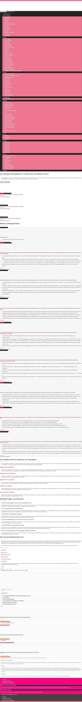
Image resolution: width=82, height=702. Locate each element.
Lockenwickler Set (8, 87)
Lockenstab (7, 85)
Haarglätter (7, 48)
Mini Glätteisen (8, 57)
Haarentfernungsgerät (9, 98)
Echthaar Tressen (8, 113)
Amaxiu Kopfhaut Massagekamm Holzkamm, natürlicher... (12, 206)
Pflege (4, 153)
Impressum (4, 679)
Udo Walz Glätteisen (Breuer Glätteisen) (13, 70)
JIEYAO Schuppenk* (4, 237)
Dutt (5, 112)
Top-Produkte (6, 597)
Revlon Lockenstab (9, 95)
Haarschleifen (7, 150)
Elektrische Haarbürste (9, 47)
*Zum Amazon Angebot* (5, 621)
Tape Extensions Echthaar (10, 130)
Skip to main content (4, 0)
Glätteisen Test (8, 52)
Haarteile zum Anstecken (10, 123)
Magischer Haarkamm (5, 554)
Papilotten (7, 88)
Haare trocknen (8, 17)
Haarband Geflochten (9, 105)
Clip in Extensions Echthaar (10, 110)
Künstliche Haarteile (9, 125)
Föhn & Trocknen (6, 15)
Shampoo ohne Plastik (9, 167)
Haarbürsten (7, 143)
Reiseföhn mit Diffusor (9, 32)
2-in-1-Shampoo (8, 157)
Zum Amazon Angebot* (5, 196)
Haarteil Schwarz (8, 122)
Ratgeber (5, 170)
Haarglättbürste (8, 45)
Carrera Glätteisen (8, 58)
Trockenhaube (8, 35)
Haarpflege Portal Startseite (8, 682)
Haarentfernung (6, 97)
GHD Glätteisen (8, 65)
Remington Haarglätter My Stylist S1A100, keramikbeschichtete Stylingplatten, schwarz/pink (19, 652)
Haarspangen (7, 152)
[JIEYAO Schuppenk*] (8, 236)
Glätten (4, 37)
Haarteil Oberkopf (8, 120)
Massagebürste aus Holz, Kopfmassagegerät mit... (10, 218)
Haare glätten (7, 38)
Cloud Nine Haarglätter (9, 63)
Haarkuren (7, 158)
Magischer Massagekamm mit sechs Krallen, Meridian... (11, 194)
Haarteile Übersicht (9, 103)
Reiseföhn (7, 30)
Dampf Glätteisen (8, 40)
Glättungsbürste (8, 43)
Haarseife (7, 162)
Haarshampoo (7, 163)
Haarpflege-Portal (10, 11)
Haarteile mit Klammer (9, 118)
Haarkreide (7, 138)
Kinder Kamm (4, 561)
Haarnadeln (7, 147)
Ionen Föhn (7, 27)
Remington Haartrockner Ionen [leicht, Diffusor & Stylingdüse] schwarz (15, 617)
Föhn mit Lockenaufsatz (10, 23)
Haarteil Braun (8, 108)
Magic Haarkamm (5, 556)
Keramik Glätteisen (8, 55)
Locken (4, 72)
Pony (6, 128)
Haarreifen (7, 148)
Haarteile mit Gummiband (10, 117)
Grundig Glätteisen (8, 67)
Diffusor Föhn (7, 22)
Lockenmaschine (8, 83)
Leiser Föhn (7, 33)
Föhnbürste (7, 25)
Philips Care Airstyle (9, 93)
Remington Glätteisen (9, 68)
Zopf (6, 132)
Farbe (4, 133)
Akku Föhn (7, 18)
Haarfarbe (7, 135)
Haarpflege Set (8, 160)
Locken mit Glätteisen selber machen (12, 75)
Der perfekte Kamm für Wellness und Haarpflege (13, 600)
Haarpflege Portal (7, 13)
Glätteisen (7, 50)
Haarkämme (7, 145)
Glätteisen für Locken (9, 77)
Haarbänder (7, 142)
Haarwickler (7, 78)
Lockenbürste (7, 82)
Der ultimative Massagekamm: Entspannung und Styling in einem (16, 595)
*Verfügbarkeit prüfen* (5, 639)
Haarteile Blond (8, 107)
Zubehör (5, 140)
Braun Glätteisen (8, 62)
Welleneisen (7, 92)
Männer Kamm (4, 552)
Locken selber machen (9, 73)
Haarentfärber (7, 137)
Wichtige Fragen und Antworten (10, 602)
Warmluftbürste (8, 90)
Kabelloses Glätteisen (9, 53)
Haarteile (5, 100)
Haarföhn (7, 20)
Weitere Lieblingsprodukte (8, 599)
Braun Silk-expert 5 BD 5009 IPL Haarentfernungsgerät (11, 634)
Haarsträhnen (7, 102)
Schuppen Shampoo (9, 165)
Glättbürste (7, 42)
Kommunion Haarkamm (6, 559)
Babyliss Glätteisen (9, 60)
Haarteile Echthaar (8, 115)
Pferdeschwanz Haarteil (10, 127)
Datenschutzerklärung (7, 681)
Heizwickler (7, 80)
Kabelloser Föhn (8, 28)
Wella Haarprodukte (9, 168)
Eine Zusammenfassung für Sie (9, 604)
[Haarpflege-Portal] (32, 10)
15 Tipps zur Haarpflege (10, 155)
